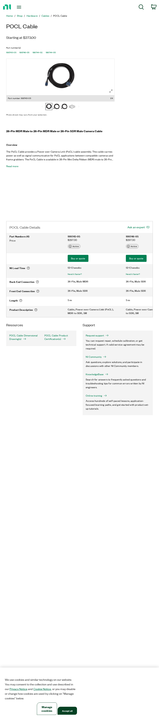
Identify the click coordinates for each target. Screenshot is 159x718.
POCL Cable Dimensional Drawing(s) (23, 337)
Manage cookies (46, 709)
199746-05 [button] (24, 52)
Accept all (67, 711)
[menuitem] (141, 8)
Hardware (32, 15)
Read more (12, 166)
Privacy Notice (18, 689)
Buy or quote (78, 258)
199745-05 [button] (11, 52)
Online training (94, 395)
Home (9, 15)
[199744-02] (56, 107)
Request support (95, 335)
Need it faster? (75, 274)
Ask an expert (136, 227)
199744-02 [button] (38, 52)
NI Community (94, 357)
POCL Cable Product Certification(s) (56, 337)
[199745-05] (48, 107)
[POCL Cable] (72, 107)
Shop (20, 15)
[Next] (78, 107)
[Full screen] (111, 91)
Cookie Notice (42, 689)
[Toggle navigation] (24, 7)
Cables (45, 15)
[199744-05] (64, 107)
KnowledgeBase (95, 374)
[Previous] (42, 107)
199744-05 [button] (51, 52)
